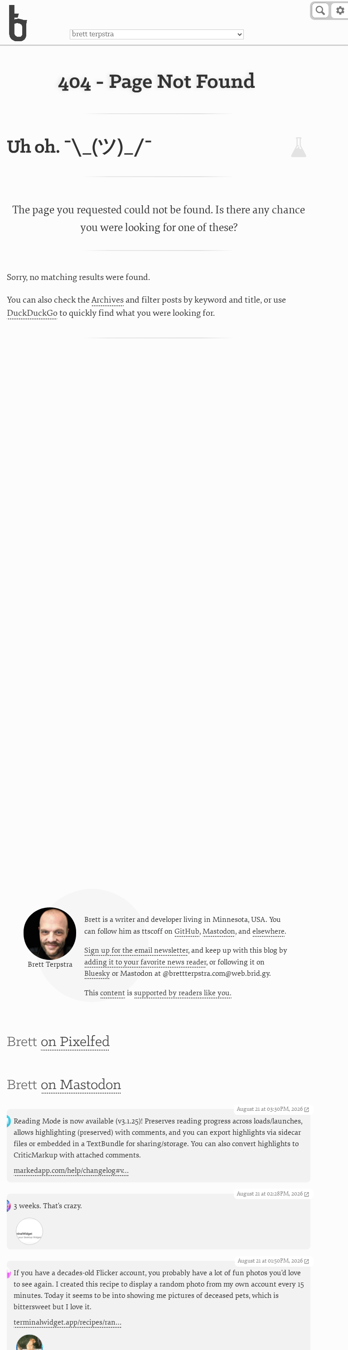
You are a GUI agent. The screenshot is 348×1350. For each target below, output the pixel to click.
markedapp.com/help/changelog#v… (71, 1170)
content (112, 993)
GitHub (186, 931)
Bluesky (97, 973)
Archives (108, 299)
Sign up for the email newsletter (136, 950)
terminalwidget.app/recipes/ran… (67, 1322)
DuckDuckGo (32, 313)
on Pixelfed (75, 1042)
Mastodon (219, 931)
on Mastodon (81, 1085)
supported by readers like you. (183, 993)
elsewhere (268, 931)
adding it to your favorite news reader (145, 962)
